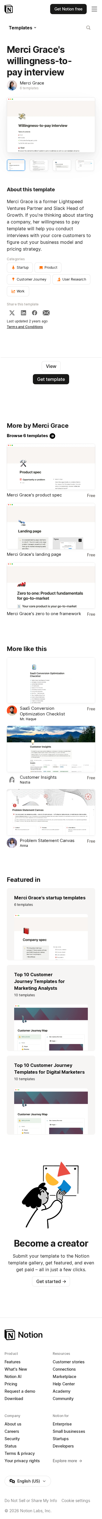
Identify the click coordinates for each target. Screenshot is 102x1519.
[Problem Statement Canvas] (51, 812)
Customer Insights (38, 777)
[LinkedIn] (23, 313)
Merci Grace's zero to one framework (44, 613)
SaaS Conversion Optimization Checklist (42, 711)
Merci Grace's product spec (34, 495)
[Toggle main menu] (94, 9)
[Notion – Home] (9, 9)
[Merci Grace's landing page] (51, 526)
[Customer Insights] (51, 749)
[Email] (46, 313)
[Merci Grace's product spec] (51, 467)
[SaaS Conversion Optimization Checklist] (51, 680)
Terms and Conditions (25, 327)
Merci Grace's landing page (34, 554)
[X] (12, 313)
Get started (51, 1281)
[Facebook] (34, 313)
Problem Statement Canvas (47, 840)
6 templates (29, 88)
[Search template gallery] (88, 28)
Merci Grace (32, 83)
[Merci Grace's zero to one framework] (51, 585)
